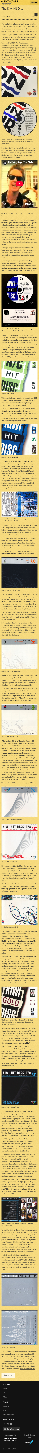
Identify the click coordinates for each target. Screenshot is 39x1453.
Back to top (8, 1375)
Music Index (6, 1384)
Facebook (36, 14)
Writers (5, 1410)
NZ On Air (29, 1442)
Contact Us (6, 1406)
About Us (5, 1402)
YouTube (11, 1424)
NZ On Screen (10, 1439)
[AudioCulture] (9, 3)
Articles (5, 1397)
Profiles (5, 1389)
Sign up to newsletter (13, 1429)
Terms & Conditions (8, 1414)
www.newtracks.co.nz (27, 1368)
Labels (5, 1393)
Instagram (7, 1424)
